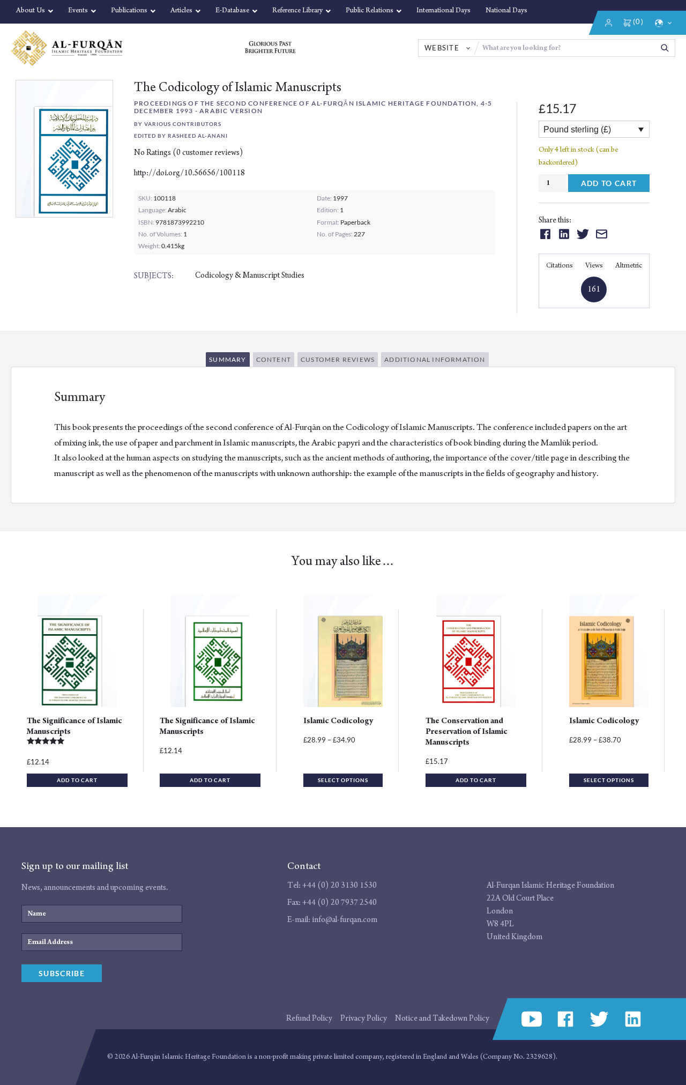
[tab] (229, 361)
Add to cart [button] (77, 780)
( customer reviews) (208, 152)
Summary (227, 359)
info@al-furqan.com (344, 920)
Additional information (434, 359)
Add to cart (609, 183)
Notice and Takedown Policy (442, 1018)
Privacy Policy (363, 1018)
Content (273, 359)
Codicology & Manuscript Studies (249, 275)
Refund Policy (309, 1018)
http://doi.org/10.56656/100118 (189, 173)
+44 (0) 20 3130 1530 (339, 885)
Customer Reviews (338, 359)
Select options (343, 780)
